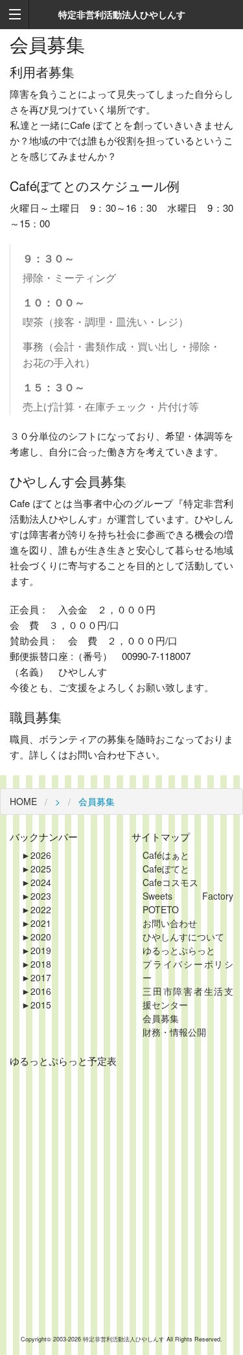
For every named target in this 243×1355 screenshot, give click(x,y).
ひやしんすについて (183, 936)
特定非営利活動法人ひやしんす (125, 1339)
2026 (36, 854)
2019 (36, 950)
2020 (36, 936)
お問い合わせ (170, 923)
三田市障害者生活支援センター (188, 998)
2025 (36, 868)
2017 (36, 977)
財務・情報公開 (174, 1031)
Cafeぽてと (166, 868)
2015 (36, 1004)
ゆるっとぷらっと (179, 950)
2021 (36, 923)
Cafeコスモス (170, 882)
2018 (36, 963)
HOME (23, 801)
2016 (36, 991)
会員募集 (161, 1018)
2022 (36, 909)
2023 (36, 895)
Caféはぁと (166, 854)
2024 (36, 882)
